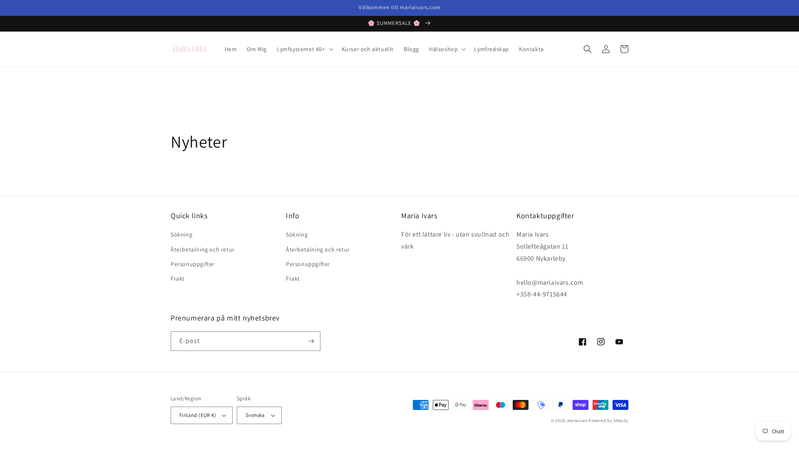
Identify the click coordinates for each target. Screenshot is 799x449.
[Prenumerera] (311, 341)
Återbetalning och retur (203, 249)
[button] (304, 49)
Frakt (178, 278)
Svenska (255, 415)
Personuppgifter (193, 264)
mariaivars (577, 420)
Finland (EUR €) (197, 415)
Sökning (181, 234)
